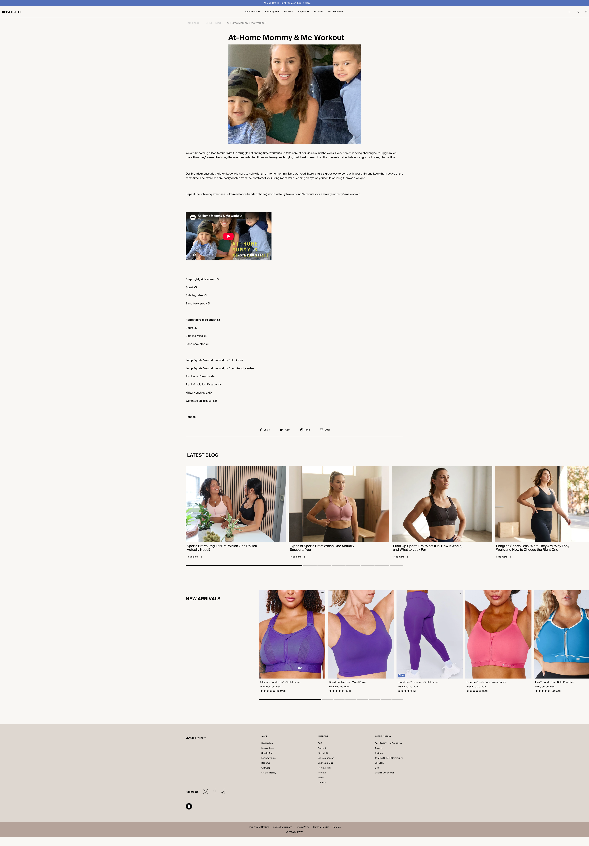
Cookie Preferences (282, 827)
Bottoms (265, 763)
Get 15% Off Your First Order (388, 743)
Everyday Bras (268, 758)
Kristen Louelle (226, 173)
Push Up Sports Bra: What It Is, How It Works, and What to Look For (427, 548)
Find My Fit (323, 753)
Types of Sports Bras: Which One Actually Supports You (322, 548)
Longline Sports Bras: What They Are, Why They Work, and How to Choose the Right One (532, 548)
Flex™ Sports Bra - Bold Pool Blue (554, 682)
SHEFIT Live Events (384, 773)
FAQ (320, 743)
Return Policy (324, 768)
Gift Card (265, 768)
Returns (322, 773)
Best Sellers (267, 743)
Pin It (307, 430)
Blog (377, 768)
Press (320, 778)
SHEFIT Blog (213, 23)
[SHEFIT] (12, 11)
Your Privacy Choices (259, 827)
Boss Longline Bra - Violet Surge (347, 682)
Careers (322, 782)
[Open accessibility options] (189, 806)
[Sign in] (577, 11)
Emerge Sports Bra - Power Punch (486, 682)
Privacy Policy (302, 827)
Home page (193, 23)
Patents (337, 827)
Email (327, 430)
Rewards (379, 748)
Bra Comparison (326, 758)
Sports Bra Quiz (325, 763)
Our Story (379, 763)
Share (267, 430)
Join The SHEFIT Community (389, 758)
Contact (322, 748)
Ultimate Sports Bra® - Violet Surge (280, 682)
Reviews (379, 753)
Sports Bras (267, 753)
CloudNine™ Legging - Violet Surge (418, 682)
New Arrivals (267, 748)
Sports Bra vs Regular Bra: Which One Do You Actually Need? (222, 548)
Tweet (287, 430)
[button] (586, 11)
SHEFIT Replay (268, 773)
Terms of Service (321, 827)
